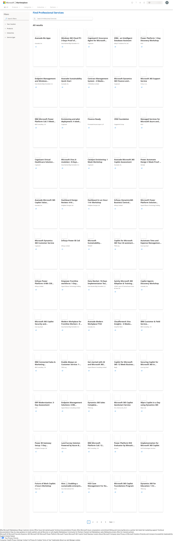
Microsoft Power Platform (48, 534)
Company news (115, 534)
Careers (96, 534)
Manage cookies (74, 540)
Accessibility (159, 534)
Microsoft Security (14, 534)
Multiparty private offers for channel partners (119, 532)
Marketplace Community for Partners (71, 532)
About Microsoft (104, 534)
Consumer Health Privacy (8, 540)
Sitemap (19, 540)
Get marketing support (149, 530)
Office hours (38, 530)
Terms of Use (46, 540)
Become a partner (129, 530)
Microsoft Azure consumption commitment (95, 530)
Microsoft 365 (35, 534)
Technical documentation (62, 530)
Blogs (20, 530)
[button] (34, 18)
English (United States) (7, 536)
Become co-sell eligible (51, 532)
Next (110, 522)
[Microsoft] (8, 3)
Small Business (88, 534)
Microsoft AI (4, 534)
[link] (45, 47)
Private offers (76, 530)
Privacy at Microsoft (126, 534)
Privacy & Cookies (36, 540)
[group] (36, 46)
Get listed (139, 530)
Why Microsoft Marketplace (9, 530)
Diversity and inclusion (147, 534)
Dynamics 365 (25, 534)
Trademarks (55, 540)
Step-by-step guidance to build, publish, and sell (27, 532)
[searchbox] (18, 18)
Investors (137, 534)
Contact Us (26, 540)
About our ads (64, 540)
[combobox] (63, 18)
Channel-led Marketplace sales (94, 532)
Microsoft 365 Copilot (76, 534)
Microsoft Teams (62, 534)
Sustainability (168, 534)
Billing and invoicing (116, 530)
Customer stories (28, 530)
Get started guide (48, 530)
